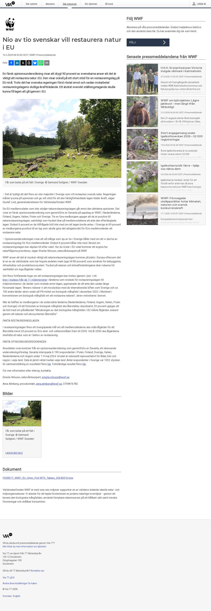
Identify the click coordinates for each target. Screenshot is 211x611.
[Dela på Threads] (29, 63)
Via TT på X (9, 577)
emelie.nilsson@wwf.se (55, 377)
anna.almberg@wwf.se (49, 383)
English (16, 596)
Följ (132, 42)
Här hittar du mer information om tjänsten (24, 546)
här (49, 364)
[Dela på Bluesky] (35, 63)
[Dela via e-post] (46, 63)
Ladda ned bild (14, 453)
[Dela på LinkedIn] (17, 63)
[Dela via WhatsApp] (41, 63)
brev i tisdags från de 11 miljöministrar (25, 279)
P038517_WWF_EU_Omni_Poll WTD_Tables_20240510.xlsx (38, 478)
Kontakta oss (37, 570)
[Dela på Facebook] (11, 63)
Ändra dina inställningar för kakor (20, 583)
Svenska (7, 596)
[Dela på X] (23, 63)
